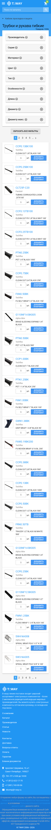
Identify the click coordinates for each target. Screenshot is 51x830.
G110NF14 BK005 (26, 314)
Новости (6, 731)
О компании (7, 713)
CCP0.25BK (22, 571)
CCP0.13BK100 (24, 146)
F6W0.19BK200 (24, 441)
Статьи (5, 727)
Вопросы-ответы (10, 747)
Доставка (6, 743)
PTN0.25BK (22, 252)
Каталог (6, 718)
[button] (3, 3)
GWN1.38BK (22, 420)
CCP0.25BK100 (24, 166)
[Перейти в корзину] (45, 4)
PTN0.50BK (22, 338)
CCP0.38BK (22, 462)
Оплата (5, 752)
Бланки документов (11, 761)
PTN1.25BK (22, 379)
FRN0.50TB (22, 524)
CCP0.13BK (22, 482)
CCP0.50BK (22, 503)
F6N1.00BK (22, 400)
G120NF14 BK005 (26, 547)
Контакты (7, 738)
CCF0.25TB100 (24, 231)
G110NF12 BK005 (26, 592)
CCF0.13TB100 (24, 211)
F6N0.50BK (22, 293)
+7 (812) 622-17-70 (14, 780)
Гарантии (6, 757)
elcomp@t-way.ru (13, 790)
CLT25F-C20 (22, 187)
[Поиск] (46, 9)
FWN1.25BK (22, 615)
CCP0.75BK (22, 273)
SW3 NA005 (22, 657)
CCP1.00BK (22, 358)
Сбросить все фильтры (25, 131)
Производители (9, 722)
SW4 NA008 (22, 636)
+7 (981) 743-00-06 (13, 785)
